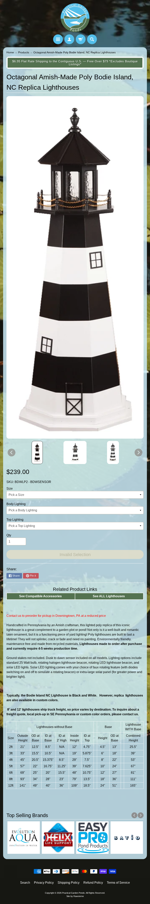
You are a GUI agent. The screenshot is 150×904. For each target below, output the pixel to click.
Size (9, 488)
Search (25, 882)
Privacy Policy (44, 882)
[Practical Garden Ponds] (75, 17)
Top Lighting (14, 519)
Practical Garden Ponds (73, 893)
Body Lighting (16, 504)
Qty (8, 535)
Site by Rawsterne (75, 896)
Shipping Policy (68, 882)
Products (23, 52)
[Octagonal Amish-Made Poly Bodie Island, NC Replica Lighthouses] (37, 452)
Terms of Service (118, 882)
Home (10, 52)
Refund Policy (93, 882)
